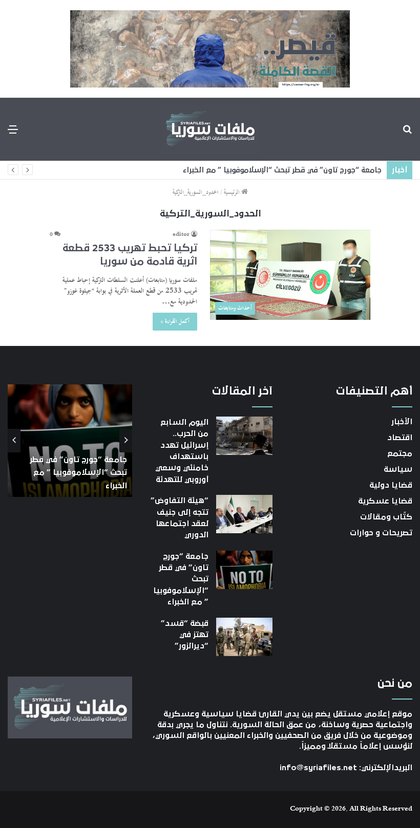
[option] (69, 440)
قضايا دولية (390, 485)
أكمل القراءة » (175, 321)
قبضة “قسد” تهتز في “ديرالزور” (184, 635)
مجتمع (399, 453)
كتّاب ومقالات (386, 516)
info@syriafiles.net (318, 767)
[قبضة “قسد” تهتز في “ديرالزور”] (244, 637)
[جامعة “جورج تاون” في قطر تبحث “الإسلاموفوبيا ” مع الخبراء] (244, 570)
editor (181, 234)
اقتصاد (399, 437)
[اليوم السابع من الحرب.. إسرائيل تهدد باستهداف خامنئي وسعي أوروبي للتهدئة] (244, 436)
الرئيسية (232, 192)
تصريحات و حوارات (381, 532)
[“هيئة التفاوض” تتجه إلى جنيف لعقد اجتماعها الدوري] (244, 514)
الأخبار (401, 421)
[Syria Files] (210, 129)
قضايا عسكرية (385, 501)
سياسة (398, 469)
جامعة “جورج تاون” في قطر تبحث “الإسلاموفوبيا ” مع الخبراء (282, 170)
